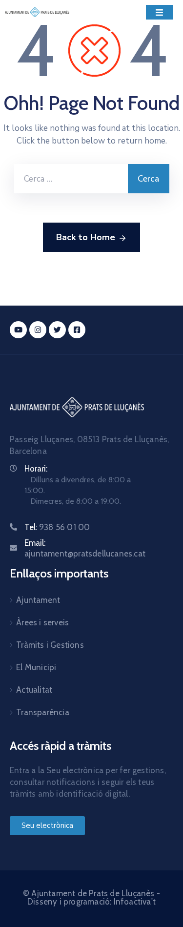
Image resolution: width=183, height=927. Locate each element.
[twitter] (57, 329)
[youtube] (18, 329)
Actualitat (34, 690)
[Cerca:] (71, 178)
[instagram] (37, 329)
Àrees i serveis (42, 622)
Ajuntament (38, 600)
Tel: (57, 527)
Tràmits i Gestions (50, 645)
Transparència (42, 712)
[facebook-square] (76, 329)
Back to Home (85, 237)
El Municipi (36, 667)
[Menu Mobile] (159, 12)
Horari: (35, 469)
